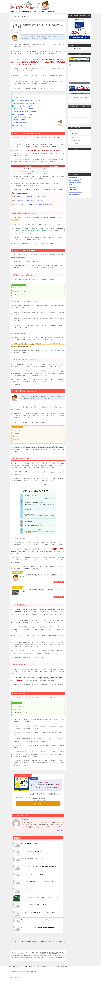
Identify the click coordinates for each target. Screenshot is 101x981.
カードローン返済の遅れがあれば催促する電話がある (32, 874)
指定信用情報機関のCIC (74, 180)
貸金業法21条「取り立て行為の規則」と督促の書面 (32, 858)
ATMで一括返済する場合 (21, 119)
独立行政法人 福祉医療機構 (75, 192)
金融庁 (70, 184)
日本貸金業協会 (72, 187)
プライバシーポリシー (31, 971)
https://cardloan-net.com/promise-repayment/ (29, 593)
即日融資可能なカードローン (76, 48)
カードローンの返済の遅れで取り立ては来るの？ (31, 851)
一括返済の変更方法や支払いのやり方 (23, 114)
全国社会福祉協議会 (73, 194)
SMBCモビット (73, 83)
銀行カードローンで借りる (39, 11)
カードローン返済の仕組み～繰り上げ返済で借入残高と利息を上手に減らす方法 (38, 866)
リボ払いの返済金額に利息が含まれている (25, 103)
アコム (71, 109)
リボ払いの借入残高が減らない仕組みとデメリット (27, 100)
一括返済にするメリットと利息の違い (24, 108)
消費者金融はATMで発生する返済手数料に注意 (31, 843)
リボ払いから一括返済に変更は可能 (23, 106)
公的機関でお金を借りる (76, 140)
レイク (71, 93)
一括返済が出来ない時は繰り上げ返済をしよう (27, 111)
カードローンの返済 (15, 32)
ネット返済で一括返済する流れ (23, 117)
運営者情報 (14, 971)
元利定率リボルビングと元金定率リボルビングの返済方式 (28, 200)
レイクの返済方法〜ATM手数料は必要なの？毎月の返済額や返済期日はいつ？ (38, 881)
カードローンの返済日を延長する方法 (29, 889)
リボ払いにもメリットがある (21, 125)
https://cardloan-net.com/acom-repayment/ (28, 578)
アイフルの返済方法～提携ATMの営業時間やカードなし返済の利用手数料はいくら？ (39, 912)
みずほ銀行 (72, 90)
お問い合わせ (21, 971)
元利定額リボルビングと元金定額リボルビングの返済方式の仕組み (30, 196)
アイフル (71, 115)
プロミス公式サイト (38, 803)
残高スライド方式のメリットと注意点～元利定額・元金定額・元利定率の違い (33, 204)
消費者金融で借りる (26, 11)
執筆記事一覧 (60, 830)
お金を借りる (72, 130)
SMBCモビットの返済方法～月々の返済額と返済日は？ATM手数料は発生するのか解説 (40, 897)
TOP (16, 966)
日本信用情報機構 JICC (74, 177)
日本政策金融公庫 (73, 189)
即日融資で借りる (52, 11)
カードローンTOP (16, 11)
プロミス (38, 478)
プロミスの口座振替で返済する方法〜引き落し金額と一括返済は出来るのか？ (38, 920)
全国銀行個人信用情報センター (76, 182)
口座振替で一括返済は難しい (22, 122)
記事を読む (58, 581)
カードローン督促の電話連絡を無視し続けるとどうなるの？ (34, 904)
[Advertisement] (79, 160)
